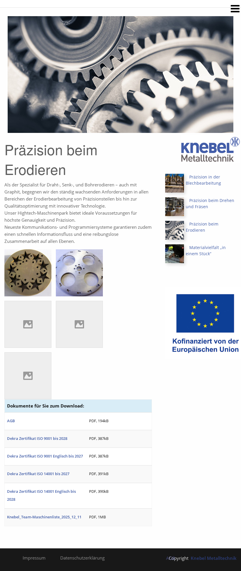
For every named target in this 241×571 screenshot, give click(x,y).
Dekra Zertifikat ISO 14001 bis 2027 (38, 473)
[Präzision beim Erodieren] (174, 230)
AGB (11, 420)
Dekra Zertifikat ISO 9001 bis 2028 (37, 438)
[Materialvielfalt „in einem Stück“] (174, 253)
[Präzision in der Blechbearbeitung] (174, 183)
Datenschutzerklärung (82, 558)
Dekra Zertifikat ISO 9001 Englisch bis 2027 (45, 456)
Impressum (34, 558)
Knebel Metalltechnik (214, 558)
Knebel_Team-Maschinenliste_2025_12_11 (44, 517)
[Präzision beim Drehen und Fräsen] (174, 206)
